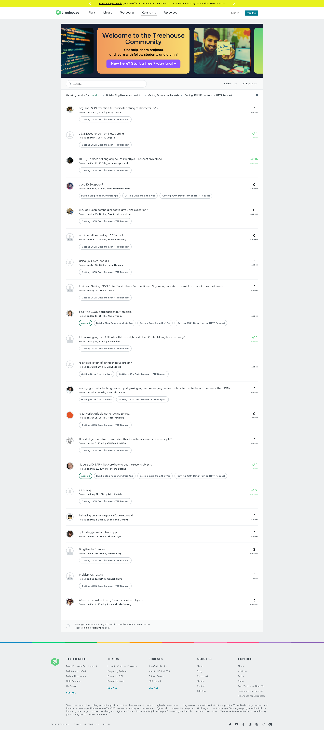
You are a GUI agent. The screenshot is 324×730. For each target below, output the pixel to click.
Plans (92, 12)
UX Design (71, 686)
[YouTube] (236, 724)
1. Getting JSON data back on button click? (105, 312)
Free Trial (251, 13)
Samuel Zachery (117, 239)
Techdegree (127, 12)
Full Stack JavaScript (77, 671)
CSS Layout (155, 681)
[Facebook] (243, 724)
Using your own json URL (94, 261)
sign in (85, 627)
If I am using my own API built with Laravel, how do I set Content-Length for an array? (132, 337)
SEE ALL (71, 692)
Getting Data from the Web (163, 95)
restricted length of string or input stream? (105, 362)
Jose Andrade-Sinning (118, 604)
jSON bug (85, 490)
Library (107, 12)
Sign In (235, 12)
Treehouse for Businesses (251, 695)
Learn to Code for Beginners (122, 666)
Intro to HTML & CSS (159, 671)
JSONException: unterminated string (101, 133)
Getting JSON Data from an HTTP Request (208, 95)
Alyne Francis (115, 316)
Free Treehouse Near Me (251, 686)
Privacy (77, 724)
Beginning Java (115, 681)
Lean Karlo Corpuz (117, 519)
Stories (200, 681)
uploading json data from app (98, 532)
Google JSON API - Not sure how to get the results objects (115, 464)
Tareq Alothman (116, 392)
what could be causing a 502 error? (101, 235)
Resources (170, 12)
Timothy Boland (117, 468)
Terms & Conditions (60, 724)
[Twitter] (229, 724)
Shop (241, 681)
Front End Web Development (81, 666)
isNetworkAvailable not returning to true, (104, 413)
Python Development (77, 676)
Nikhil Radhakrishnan (118, 188)
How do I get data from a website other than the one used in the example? (125, 439)
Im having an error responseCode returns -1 (106, 515)
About (200, 666)
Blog (199, 671)
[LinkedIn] (250, 724)
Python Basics (156, 676)
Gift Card (201, 691)
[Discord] (270, 724)
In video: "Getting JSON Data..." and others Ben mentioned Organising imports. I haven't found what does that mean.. (151, 286)
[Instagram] (256, 724)
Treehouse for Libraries (250, 691)
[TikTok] (263, 724)
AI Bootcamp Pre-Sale (110, 3)
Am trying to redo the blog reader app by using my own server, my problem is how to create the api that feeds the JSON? (154, 388)
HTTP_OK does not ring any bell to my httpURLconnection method (120, 159)
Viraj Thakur (114, 112)
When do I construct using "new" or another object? (111, 600)
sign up (97, 627)
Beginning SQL (115, 676)
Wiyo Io (111, 137)
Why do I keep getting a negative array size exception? (113, 210)
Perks (241, 676)
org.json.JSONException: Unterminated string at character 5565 (118, 108)
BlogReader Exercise (92, 549)
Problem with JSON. (91, 574)
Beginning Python (117, 671)
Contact (201, 686)
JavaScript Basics (158, 666)
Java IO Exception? (91, 184)
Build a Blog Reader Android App (124, 95)
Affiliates (242, 671)
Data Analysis (73, 681)
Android (96, 95)
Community (149, 12)
